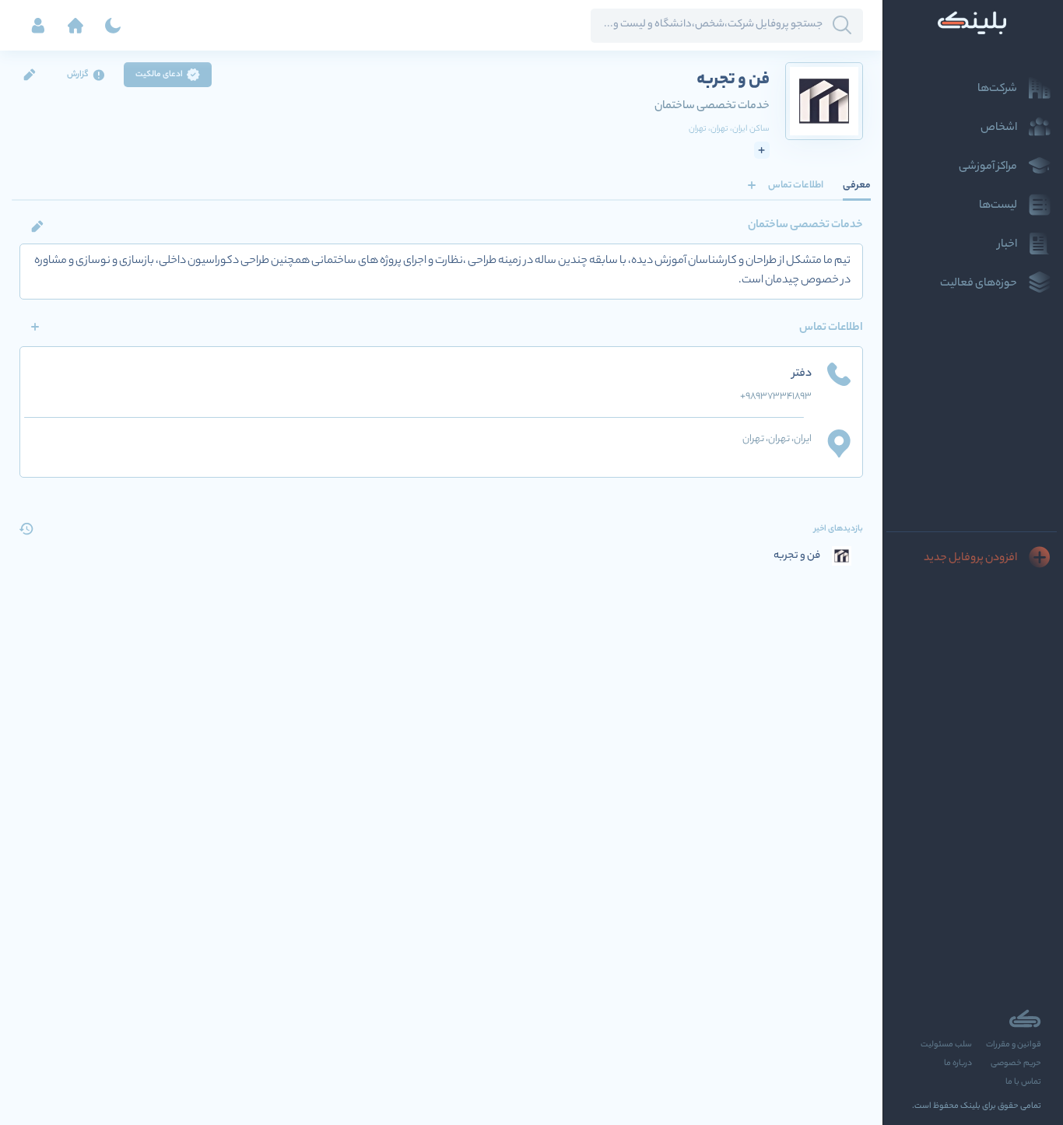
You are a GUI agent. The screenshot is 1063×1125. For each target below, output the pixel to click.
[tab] (857, 185)
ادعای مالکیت (159, 75)
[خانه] (75, 25)
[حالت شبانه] (113, 25)
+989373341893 (776, 396)
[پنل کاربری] (38, 25)
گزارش (78, 75)
